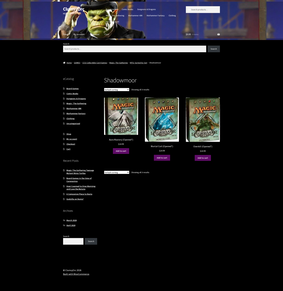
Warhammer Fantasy (156, 15)
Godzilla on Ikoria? (75, 199)
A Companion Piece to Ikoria (79, 194)
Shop (65, 34)
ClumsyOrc (73, 9)
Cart (107, 34)
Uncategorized (112, 21)
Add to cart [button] (121, 151)
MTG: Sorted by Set (138, 62)
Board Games (112, 9)
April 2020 (70, 225)
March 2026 (71, 220)
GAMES (77, 62)
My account (79, 34)
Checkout (94, 34)
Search (66, 43)
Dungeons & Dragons (146, 9)
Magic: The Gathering (115, 15)
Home (69, 62)
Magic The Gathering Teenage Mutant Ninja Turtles (80, 172)
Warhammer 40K (135, 15)
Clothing (172, 15)
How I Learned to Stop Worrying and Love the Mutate (80, 188)
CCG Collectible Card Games (94, 62)
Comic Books (127, 9)
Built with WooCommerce (76, 274)
